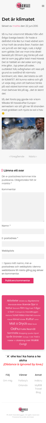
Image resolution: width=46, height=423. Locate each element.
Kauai (10, 319)
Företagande (20, 312)
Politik (23, 329)
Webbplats (8, 250)
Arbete (22, 301)
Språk (9, 336)
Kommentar (9, 189)
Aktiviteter (13, 300)
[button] (43, 6)
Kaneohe (36, 315)
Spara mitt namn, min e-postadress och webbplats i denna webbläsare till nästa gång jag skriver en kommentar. (22, 268)
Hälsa (21, 315)
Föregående (17, 156)
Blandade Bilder (15, 304)
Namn (6, 225)
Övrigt (23, 344)
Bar (26, 301)
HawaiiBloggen (31, 312)
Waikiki (35, 340)
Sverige (26, 337)
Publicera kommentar (17, 280)
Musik (35, 324)
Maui (30, 324)
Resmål (31, 329)
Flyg (27, 308)
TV (14, 341)
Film (22, 308)
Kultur (30, 319)
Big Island (32, 300)
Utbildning (20, 340)
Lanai (36, 319)
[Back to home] (23, 6)
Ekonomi (16, 308)
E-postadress (10, 238)
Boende (26, 304)
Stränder (17, 336)
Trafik (31, 337)
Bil (38, 301)
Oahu (15, 328)
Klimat (16, 319)
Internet (29, 315)
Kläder (22, 319)
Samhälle (12, 333)
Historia (9, 315)
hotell (15, 315)
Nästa (32, 156)
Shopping (23, 333)
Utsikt (28, 340)
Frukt (31, 308)
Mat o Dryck (18, 323)
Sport (36, 333)
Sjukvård (30, 333)
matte (16, 26)
